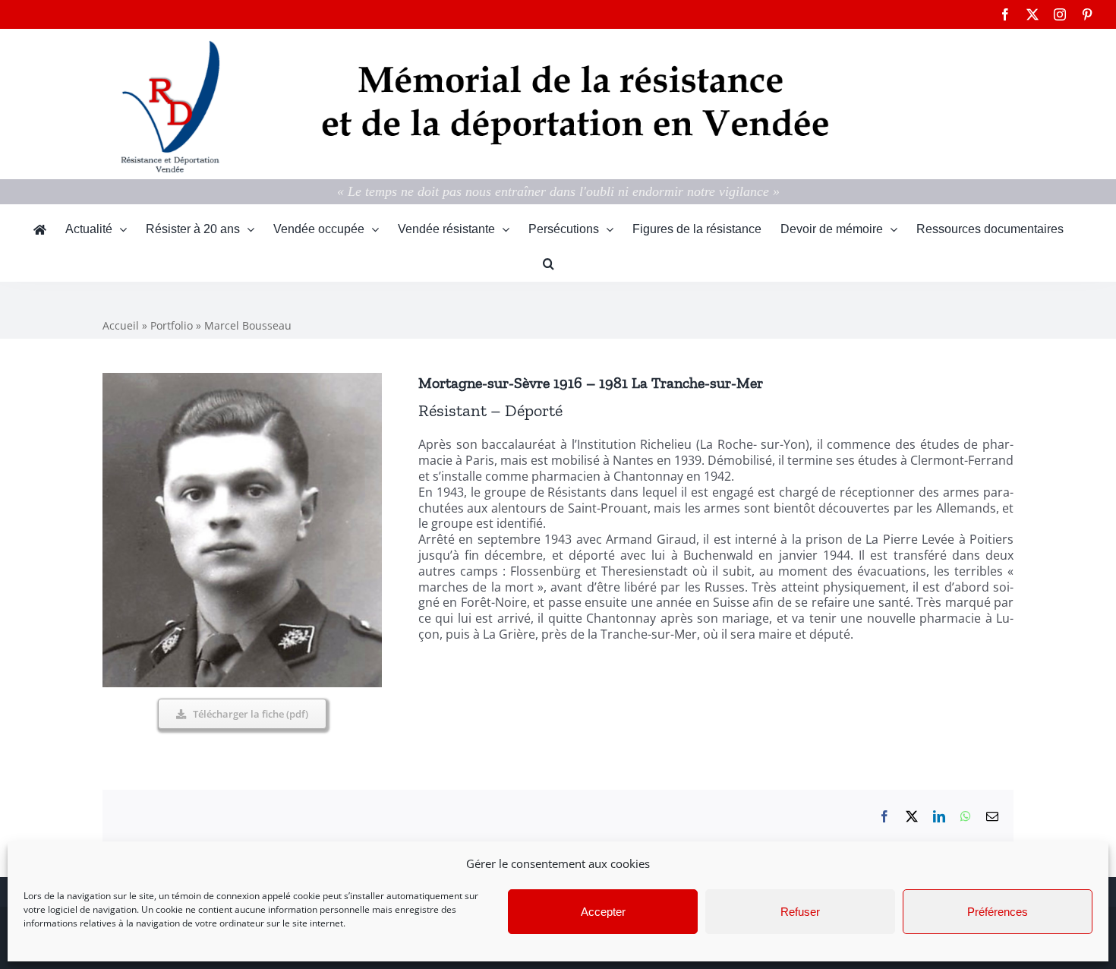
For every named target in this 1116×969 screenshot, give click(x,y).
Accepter (603, 911)
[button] (548, 264)
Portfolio (171, 325)
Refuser (800, 911)
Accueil (120, 325)
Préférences (997, 911)
